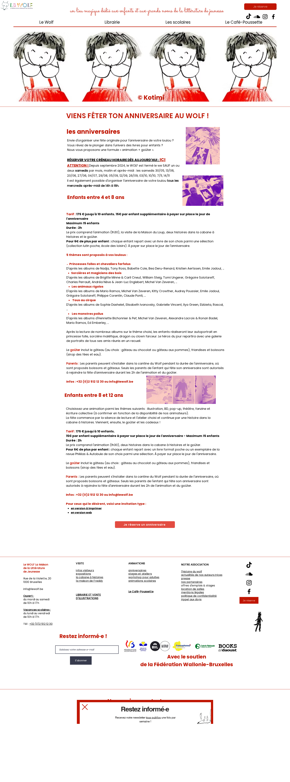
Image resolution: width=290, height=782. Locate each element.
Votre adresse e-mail (132, 735)
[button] (85, 707)
